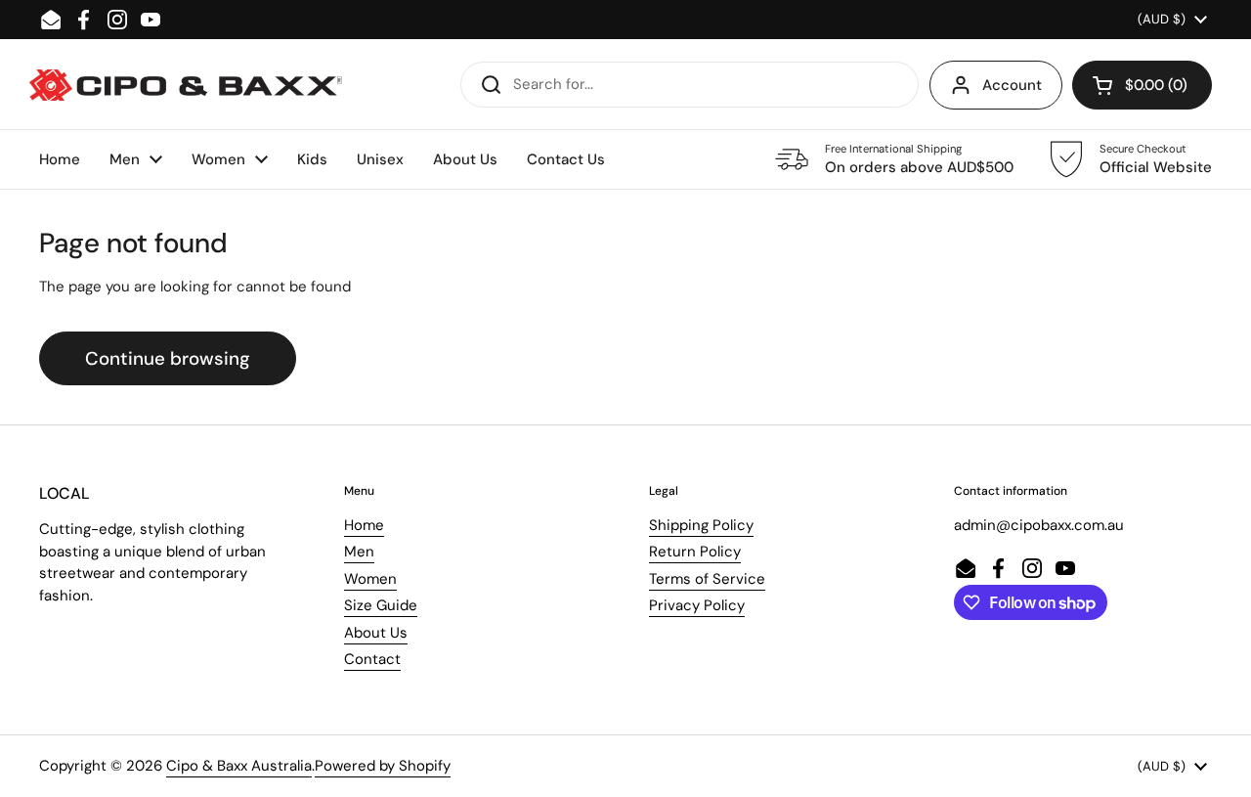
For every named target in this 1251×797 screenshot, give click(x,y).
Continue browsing (167, 358)
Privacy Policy (697, 605)
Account (1012, 85)
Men (359, 551)
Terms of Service (707, 579)
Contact (372, 659)
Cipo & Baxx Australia (239, 765)
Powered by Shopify (383, 765)
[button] (1142, 85)
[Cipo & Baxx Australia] (185, 85)
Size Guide (380, 605)
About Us (376, 632)
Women (370, 579)
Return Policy (695, 551)
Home (364, 525)
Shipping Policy (701, 525)
